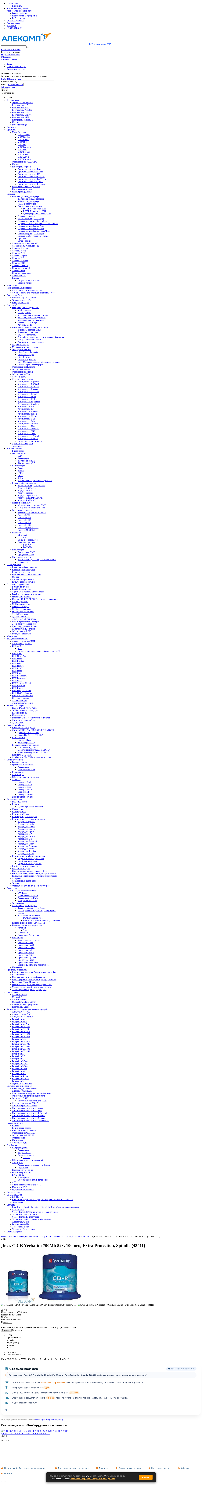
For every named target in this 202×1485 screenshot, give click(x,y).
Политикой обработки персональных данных (92, 1479)
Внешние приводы (26, 542)
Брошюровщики (19, 762)
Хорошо (146, 1477)
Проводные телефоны (22, 1170)
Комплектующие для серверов (26, 196)
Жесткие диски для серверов (31, 199)
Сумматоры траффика (22, 443)
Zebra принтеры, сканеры (24, 624)
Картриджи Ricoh (26, 844)
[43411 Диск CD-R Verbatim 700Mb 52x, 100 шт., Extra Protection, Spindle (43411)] (18, 1302)
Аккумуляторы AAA (22, 1014)
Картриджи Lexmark (27, 836)
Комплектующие (14, 448)
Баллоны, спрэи (19, 802)
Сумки (21, 913)
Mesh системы (24, 310)
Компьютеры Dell (20, 112)
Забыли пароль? (15, 84)
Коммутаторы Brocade (28, 389)
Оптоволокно (18, 1138)
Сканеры (16, 779)
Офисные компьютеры (22, 102)
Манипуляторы (14, 564)
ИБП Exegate (18, 661)
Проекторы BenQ (26, 945)
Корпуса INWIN (25, 490)
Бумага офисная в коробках (30, 807)
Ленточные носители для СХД (32, 1101)
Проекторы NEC (25, 955)
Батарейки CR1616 (21, 1031)
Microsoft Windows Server (23, 1002)
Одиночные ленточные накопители (28, 1096)
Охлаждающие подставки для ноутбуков (37, 910)
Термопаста (23, 562)
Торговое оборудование (18, 584)
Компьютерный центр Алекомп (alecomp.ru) (50, 1419)
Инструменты (13, 1192)
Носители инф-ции (16, 725)
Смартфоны (17, 1162)
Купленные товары (16, 69)
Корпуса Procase (25, 493)
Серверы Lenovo (20, 265)
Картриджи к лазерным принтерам (28, 819)
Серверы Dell (18, 253)
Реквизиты (17, 6)
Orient (20, 475)
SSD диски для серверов (29, 201)
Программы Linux (20, 1007)
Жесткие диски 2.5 (26, 461)
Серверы (11, 194)
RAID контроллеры (27, 204)
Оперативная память (21, 510)
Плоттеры (16, 164)
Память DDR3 (24, 520)
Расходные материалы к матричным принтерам (34, 876)
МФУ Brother (24, 137)
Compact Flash (24, 740)
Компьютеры (13, 100)
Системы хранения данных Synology (29, 1118)
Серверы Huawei (20, 260)
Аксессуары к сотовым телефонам (34, 1165)
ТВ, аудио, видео (14, 1194)
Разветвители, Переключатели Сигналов (31, 718)
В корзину (6, 1330)
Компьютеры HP (20, 105)
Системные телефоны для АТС (26, 1185)
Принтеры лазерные (21, 167)
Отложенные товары (16, 66)
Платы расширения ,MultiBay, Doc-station (42, 920)
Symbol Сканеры (20, 614)
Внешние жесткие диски (23, 727)
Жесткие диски (19, 453)
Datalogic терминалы (21, 596)
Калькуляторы (18, 772)
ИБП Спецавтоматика (22, 695)
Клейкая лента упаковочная (25, 866)
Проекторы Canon (26, 947)
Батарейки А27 (19, 1073)
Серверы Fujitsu (19, 256)
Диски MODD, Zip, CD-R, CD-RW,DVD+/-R (33, 730)
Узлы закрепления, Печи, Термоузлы (29, 989)
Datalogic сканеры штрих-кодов (26, 594)
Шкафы (15, 278)
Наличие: (5, 1319)
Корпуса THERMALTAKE (30, 498)
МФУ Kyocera (24, 147)
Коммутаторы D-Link (28, 394)
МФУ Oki (22, 149)
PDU (20, 648)
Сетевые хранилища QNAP (25, 1103)
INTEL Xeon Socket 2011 (34, 211)
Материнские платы (21, 503)
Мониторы (12, 636)
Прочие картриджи (21, 868)
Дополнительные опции (23, 629)
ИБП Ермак (17, 688)
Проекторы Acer (25, 942)
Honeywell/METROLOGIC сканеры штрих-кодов (35, 599)
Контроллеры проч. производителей (35, 480)
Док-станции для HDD (28, 747)
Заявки (10, 64)
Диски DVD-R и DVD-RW (30, 735)
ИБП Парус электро (21, 690)
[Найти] (28, 47)
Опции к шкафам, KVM (29, 280)
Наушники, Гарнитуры (28, 935)
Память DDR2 (24, 517)
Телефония (12, 1145)
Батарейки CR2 (19, 1039)
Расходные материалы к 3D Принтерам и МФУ (34, 873)
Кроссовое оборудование (24, 1130)
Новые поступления (161, 1468)
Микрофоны (23, 933)
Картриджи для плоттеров (24, 816)
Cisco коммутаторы (27, 359)
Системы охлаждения (22, 557)
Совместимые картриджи (24, 881)
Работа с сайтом (19, 13)
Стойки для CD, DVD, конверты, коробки (32, 757)
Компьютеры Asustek (22, 110)
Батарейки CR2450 (21, 1051)
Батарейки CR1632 (21, 1036)
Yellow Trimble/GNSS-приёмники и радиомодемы (35, 1212)
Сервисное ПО (19, 275)
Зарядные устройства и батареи (32, 908)
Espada (21, 470)
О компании (12, 3)
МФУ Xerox (23, 157)
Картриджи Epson (26, 831)
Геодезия (11, 1204)
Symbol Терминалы (21, 616)
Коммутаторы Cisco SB (28, 391)
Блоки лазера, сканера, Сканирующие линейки (34, 972)
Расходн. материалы (21, 634)
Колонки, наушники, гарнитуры (27, 925)
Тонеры (15, 883)
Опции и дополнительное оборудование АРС (39, 651)
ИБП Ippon (17, 671)
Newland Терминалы (21, 609)
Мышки (16, 577)
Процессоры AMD (26, 552)
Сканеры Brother (25, 782)
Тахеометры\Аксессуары (23, 1229)
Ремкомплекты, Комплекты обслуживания (32, 984)
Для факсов (17, 809)
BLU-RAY (22, 535)
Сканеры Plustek (25, 794)
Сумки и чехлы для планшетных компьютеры (33, 293)
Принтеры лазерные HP (29, 174)
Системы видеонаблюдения (31, 342)
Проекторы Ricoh (26, 960)
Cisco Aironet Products (28, 352)
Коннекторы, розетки (22, 1128)
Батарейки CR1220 (21, 1026)
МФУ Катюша (24, 159)
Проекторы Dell (25, 950)
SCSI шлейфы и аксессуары (25, 710)
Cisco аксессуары (26, 354)
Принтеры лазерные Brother (31, 169)
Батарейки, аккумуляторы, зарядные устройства (29, 1009)
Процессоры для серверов (30, 206)
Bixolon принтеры (20, 587)
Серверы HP (18, 258)
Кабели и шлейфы (15, 705)
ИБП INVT (17, 668)
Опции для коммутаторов (30, 441)
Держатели (23, 1167)
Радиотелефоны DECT (22, 1172)
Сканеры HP (23, 792)
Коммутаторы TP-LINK (29, 436)
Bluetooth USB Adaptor (28, 322)
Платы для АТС (19, 1187)
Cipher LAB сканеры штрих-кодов (28, 592)
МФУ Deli (22, 142)
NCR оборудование (21, 604)
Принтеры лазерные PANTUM (32, 179)
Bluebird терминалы (21, 589)
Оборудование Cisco (21, 349)
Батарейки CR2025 (21, 1044)
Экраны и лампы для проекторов (33, 965)
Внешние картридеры (28, 540)
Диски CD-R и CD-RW (28, 732)
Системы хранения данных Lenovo (28, 1115)
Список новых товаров (129, 1468)
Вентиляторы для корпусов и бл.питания (37, 559)
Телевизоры (17, 1202)
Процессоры (18, 550)
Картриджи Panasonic (28, 841)
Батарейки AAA (19, 1021)
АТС (14, 1182)
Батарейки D (18, 1054)
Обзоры (185, 1468)
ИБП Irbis (16, 673)
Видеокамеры (24, 1152)
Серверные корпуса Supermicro (32, 221)
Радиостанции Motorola (23, 1189)
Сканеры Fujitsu (25, 789)
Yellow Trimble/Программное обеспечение (31, 1219)
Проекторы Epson (26, 952)
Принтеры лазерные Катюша (31, 184)
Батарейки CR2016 (21, 1041)
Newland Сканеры (20, 606)
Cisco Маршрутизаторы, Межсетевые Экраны (39, 362)
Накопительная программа (24, 16)
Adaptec (21, 468)
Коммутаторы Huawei (28, 411)
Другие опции (24, 241)
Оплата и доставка (15, 20)
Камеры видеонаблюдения (30, 340)
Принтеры (11, 129)
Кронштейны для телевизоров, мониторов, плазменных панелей (42, 1199)
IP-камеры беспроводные (29, 330)
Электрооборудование (22, 703)
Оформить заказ (14, 79)
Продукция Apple (15, 295)
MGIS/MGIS (18, 1209)
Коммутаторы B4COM (28, 384)
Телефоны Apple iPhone (23, 300)
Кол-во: (4, 1322)
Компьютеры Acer (20, 107)
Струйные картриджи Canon (31, 858)
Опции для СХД (20, 1098)
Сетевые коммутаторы (22, 379)
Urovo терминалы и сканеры (25, 621)
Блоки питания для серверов (31, 218)
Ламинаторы (18, 774)
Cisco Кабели (24, 357)
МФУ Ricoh (23, 154)
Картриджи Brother (26, 824)
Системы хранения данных (19, 1086)
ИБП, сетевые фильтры (17, 638)
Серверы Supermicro (21, 273)
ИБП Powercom (19, 676)
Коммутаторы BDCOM (28, 386)
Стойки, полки (25, 283)
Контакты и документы (18, 8)
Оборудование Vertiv (21, 374)
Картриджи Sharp (26, 849)
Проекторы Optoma (27, 957)
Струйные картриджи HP (29, 863)
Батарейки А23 (19, 1071)
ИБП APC (17, 646)
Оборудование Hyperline (23, 367)
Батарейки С (18, 1081)
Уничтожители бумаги (22, 797)
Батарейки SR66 (19, 1068)
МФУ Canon (23, 139)
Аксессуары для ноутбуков (24, 905)
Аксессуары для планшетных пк (27, 290)
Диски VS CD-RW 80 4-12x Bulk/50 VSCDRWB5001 (25, 1433)
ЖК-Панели (17, 1197)
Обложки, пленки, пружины (25, 777)
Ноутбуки (11, 127)
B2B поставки (18, 18)
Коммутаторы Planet (27, 426)
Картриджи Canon (26, 829)
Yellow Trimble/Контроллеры (25, 1217)
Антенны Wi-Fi (25, 325)
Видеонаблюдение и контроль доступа (30, 327)
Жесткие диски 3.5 (26, 463)
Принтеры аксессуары (17, 970)
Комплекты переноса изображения (28, 977)
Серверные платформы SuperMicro (34, 231)
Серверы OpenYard (21, 268)
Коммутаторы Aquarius (28, 382)
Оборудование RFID (21, 631)
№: (2, 1317)
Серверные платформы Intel (31, 228)
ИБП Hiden (17, 663)
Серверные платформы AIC (25, 243)
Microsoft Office (19, 994)
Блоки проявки (19, 975)
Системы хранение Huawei (24, 1105)
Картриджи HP (25, 834)
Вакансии (11, 25)
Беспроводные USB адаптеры (31, 317)
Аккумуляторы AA (21, 1012)
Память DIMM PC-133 (28, 527)
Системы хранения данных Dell (27, 1110)
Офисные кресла (14, 1231)
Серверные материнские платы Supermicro (38, 223)
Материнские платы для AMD (32, 505)
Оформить (6, 57)
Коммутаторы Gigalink (28, 404)
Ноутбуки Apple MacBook (24, 298)
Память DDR (24, 515)
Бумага (15, 804)
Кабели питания (19, 713)
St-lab (20, 478)
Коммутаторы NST (26, 419)
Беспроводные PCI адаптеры (31, 320)
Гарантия (103, 1468)
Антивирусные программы (25, 1004)
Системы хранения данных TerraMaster (30, 1120)
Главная (5, 1236)
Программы (12, 992)
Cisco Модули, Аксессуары (30, 364)
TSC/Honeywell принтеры (24, 619)
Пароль (4, 84)
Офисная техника (15, 760)
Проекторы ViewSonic (28, 962)
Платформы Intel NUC (22, 120)
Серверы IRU (18, 263)
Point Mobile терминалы (23, 611)
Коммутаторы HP (26, 409)
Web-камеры (18, 903)
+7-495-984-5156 (14, 28)
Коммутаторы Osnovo (28, 424)
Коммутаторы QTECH (28, 428)
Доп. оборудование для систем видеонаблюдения (41, 337)
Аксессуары (23, 458)
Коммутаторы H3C (26, 406)
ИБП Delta (17, 658)
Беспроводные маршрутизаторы (33, 315)
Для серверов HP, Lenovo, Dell (37, 213)
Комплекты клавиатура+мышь (26, 574)
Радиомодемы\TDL (21, 1224)
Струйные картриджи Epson (31, 861)
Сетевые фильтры (20, 698)
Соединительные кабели (23, 720)
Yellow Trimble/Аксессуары (24, 1214)
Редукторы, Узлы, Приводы (25, 982)
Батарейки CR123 (20, 1029)
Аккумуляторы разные (22, 1017)
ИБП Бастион (18, 685)
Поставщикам (13, 23)
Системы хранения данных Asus (27, 1108)
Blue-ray (27, 545)
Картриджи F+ (19, 811)
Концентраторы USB (27, 900)
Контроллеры (18, 466)
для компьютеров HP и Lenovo (32, 512)
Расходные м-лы (14, 799)
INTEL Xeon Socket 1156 (34, 209)
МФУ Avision (24, 134)
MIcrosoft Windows (20, 999)
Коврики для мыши (21, 572)
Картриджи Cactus (26, 826)
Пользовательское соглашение (73, 1468)
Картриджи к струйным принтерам (28, 856)
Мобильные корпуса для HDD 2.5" (34, 750)
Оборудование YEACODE (24, 162)
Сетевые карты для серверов (31, 233)
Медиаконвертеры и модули (25, 347)
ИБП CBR (17, 653)
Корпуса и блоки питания (24, 483)
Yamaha (26, 1157)
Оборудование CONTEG (23, 1133)
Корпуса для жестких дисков (25, 745)
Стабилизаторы (19, 700)
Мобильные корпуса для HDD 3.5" (34, 752)
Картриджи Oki (25, 839)
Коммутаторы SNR (26, 431)
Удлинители (17, 722)
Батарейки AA (19, 1019)
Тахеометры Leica (20, 1227)
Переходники (18, 715)
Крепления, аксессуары (29, 940)
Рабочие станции (20, 125)
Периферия (12, 888)
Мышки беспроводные (23, 579)
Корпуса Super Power (27, 495)
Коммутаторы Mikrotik (28, 416)
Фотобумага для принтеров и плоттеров (31, 886)
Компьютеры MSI (20, 117)
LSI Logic (22, 473)
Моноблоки (12, 285)
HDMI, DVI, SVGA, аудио (24, 708)
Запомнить (9, 93)
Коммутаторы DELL (27, 399)
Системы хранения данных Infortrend (29, 1113)
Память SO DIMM (26, 530)
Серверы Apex (19, 251)
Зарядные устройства (22, 1083)
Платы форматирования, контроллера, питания (34, 979)
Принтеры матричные (22, 189)
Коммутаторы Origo (27, 421)
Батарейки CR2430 (21, 1049)
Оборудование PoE (21, 369)
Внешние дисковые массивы (25, 1088)
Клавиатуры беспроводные (25, 567)
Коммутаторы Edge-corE (29, 401)
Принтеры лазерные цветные (26, 186)
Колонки (22, 928)
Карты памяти (18, 737)
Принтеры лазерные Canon (30, 171)
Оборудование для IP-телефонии (33, 1180)
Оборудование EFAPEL (23, 1135)
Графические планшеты (23, 765)
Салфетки (16, 878)
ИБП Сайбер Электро (22, 693)
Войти (4, 79)
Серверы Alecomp (20, 248)
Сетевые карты (19, 377)
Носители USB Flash (21, 755)
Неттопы (16, 122)
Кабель (15, 1125)
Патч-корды (17, 1140)
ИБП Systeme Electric (22, 683)
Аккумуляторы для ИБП (23, 641)
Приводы (22, 238)
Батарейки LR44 (19, 1061)
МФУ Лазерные (19, 132)
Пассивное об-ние (15, 1123)
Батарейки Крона (20, 1076)
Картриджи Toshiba (27, 851)
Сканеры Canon (25, 784)
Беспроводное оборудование (25, 307)
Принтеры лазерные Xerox (30, 181)
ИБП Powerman (19, 678)
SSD (20, 456)
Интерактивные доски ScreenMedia (28, 923)
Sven (25, 930)
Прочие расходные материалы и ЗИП (29, 871)
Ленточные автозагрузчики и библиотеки (31, 1093)
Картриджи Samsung (27, 846)
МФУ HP (22, 144)
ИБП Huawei (18, 666)
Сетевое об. (12, 305)
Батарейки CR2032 (21, 1046)
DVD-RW (22, 537)
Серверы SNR (18, 270)
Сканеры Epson (25, 787)
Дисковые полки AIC (22, 1091)
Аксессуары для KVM (28, 898)
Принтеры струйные (21, 191)
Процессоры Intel (26, 554)
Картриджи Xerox (26, 853)
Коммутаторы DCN (27, 396)
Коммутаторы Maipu (27, 414)
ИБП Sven (17, 680)
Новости (8, 1473)
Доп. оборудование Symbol (24, 626)
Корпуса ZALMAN (27, 500)
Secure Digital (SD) (26, 742)
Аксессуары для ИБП (22, 643)
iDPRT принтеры (20, 601)
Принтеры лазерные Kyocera (31, 176)
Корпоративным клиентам (19, 11)
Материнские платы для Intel (31, 508)
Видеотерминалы (26, 1155)
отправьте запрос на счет (54, 1382)
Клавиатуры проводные (23, 569)
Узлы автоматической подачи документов (31, 987)
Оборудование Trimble (22, 372)
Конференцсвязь (19, 1147)
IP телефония (18, 1175)
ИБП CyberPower (20, 656)
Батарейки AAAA (20, 1024)
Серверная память (26, 216)
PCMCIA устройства (32, 918)
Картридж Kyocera (26, 821)
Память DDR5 (24, 525)
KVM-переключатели (28, 895)
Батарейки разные (20, 1078)
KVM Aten (22, 893)
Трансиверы (17, 446)
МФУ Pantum (24, 152)
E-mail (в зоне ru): (9, 81)
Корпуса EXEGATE (27, 488)
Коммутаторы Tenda (27, 433)
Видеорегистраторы (27, 335)
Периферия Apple (20, 302)
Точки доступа (24, 312)
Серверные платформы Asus (31, 226)
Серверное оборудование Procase (33, 236)
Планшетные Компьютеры (19, 288)
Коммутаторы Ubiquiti (28, 438)
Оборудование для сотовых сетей (27, 1160)
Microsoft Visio (19, 997)
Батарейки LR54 (19, 1063)
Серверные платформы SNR (25, 246)
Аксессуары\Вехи (20, 1222)
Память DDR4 (24, 522)
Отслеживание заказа (11, 76)
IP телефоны (23, 1177)
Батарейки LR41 (19, 1059)
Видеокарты (18, 451)
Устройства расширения (29, 915)
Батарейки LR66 (19, 1066)
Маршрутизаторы (20, 344)
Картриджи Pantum (21, 814)
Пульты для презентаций (23, 582)
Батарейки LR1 (19, 1056)
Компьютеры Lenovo (22, 115)
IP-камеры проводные (28, 332)
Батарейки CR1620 (21, 1034)
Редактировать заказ (10, 54)
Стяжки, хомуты (19, 1143)
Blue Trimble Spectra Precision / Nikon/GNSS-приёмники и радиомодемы (45, 1207)
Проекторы (17, 937)
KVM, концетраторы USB (24, 891)
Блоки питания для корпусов (31, 485)
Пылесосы (17, 967)
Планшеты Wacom (26, 769)
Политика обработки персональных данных (26, 1468)
